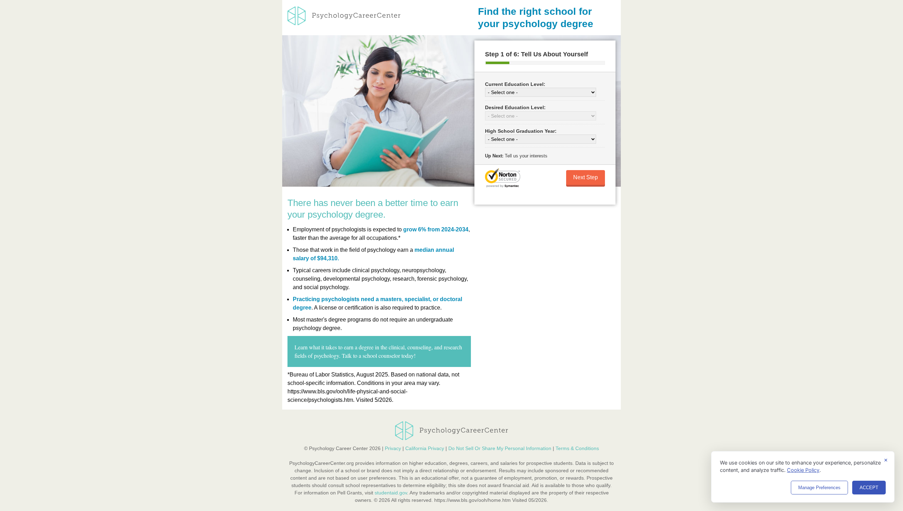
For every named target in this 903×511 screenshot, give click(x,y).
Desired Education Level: (515, 107)
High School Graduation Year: (521, 131)
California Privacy (424, 448)
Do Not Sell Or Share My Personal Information (499, 448)
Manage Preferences (819, 487)
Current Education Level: (515, 84)
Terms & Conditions (577, 448)
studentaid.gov (391, 493)
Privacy (393, 448)
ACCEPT (869, 487)
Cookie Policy (803, 470)
